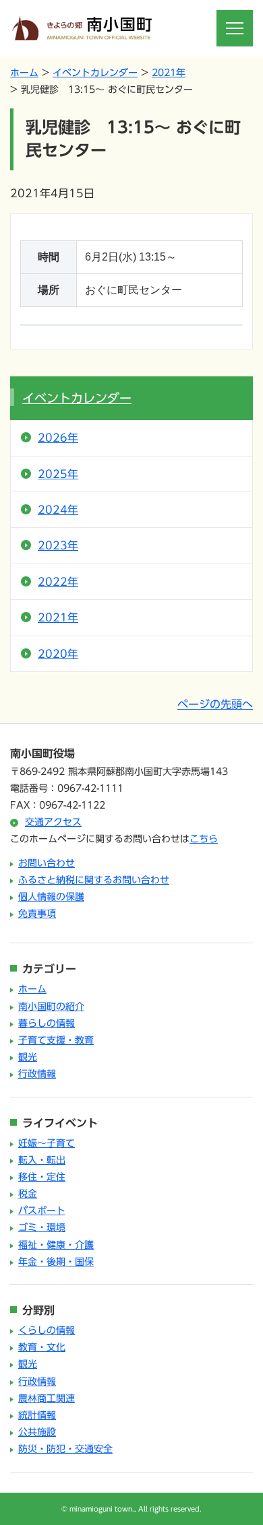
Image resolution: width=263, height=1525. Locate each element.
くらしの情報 (46, 1330)
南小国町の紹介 (51, 1006)
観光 (27, 1057)
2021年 (168, 72)
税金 (27, 1193)
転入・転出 (41, 1160)
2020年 (58, 653)
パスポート (41, 1210)
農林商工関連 (46, 1398)
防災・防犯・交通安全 (65, 1449)
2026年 (58, 437)
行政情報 (37, 1074)
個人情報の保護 (51, 897)
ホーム (24, 72)
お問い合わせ (46, 863)
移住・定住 (41, 1177)
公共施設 (37, 1432)
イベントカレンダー (95, 72)
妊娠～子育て (46, 1143)
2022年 (58, 581)
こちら (203, 839)
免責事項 (37, 913)
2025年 (58, 474)
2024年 (58, 509)
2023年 (58, 545)
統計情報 (37, 1415)
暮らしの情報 (46, 1023)
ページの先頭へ (215, 704)
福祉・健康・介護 (56, 1245)
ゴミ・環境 (41, 1227)
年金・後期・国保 (56, 1261)
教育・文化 (41, 1347)
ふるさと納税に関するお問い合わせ (93, 880)
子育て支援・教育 (56, 1040)
